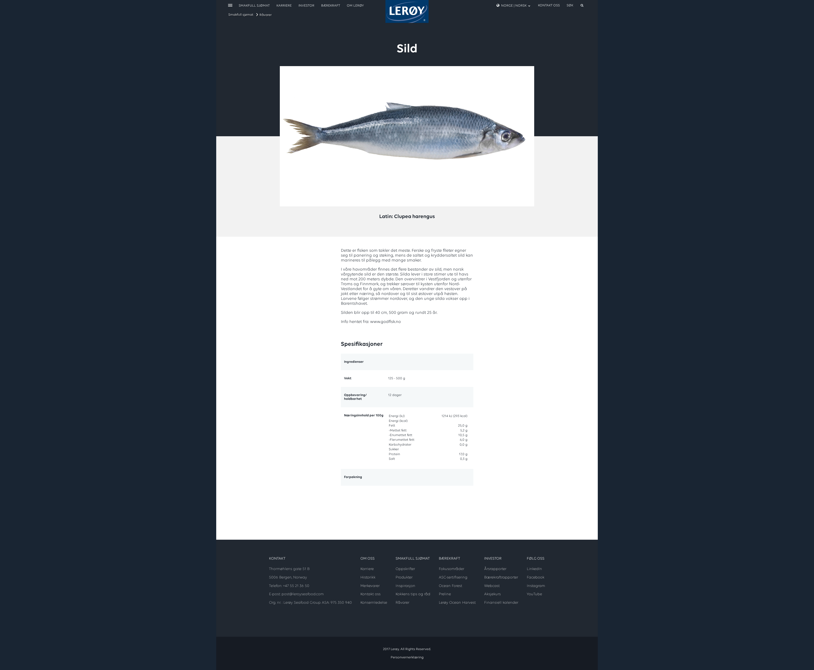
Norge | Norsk (513, 5)
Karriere (284, 5)
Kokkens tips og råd (413, 594)
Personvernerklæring (407, 657)
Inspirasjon (405, 586)
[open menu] (230, 5)
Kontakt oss (549, 5)
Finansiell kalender (501, 603)
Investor (306, 5)
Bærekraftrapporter (501, 578)
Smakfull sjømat (240, 15)
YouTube (534, 594)
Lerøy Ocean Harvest (457, 603)
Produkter (404, 578)
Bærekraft (330, 5)
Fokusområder (451, 569)
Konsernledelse (373, 603)
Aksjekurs (492, 594)
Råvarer (265, 15)
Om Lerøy (355, 5)
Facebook (535, 578)
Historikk (367, 578)
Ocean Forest (450, 586)
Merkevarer (370, 586)
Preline (445, 594)
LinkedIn (534, 569)
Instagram (536, 586)
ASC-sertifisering (453, 578)
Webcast (492, 586)
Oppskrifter (405, 569)
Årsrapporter (495, 569)
